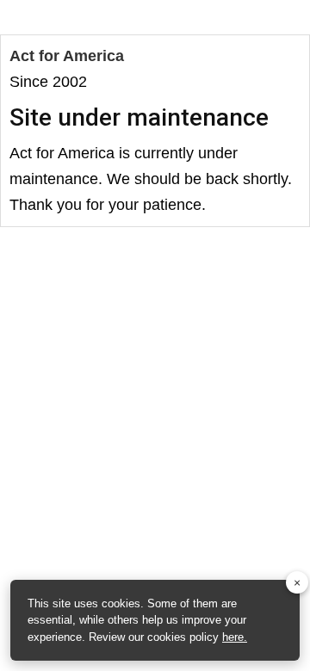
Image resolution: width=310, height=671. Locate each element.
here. (234, 637)
